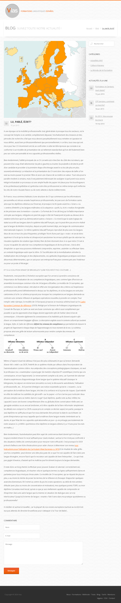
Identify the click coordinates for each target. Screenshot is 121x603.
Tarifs (104, 594)
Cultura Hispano (97, 65)
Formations (76, 594)
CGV (105, 598)
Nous (69, 594)
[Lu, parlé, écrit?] (45, 79)
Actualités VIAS (96, 60)
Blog (97, 28)
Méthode (86, 594)
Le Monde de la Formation (101, 70)
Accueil (89, 28)
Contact (112, 598)
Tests (93, 594)
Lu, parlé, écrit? (108, 28)
